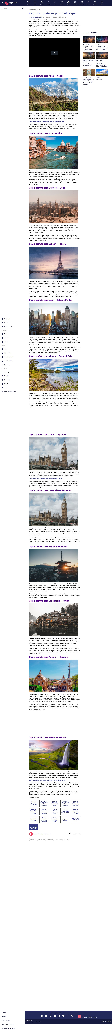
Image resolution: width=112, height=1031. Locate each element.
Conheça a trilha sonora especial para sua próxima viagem (47, 780)
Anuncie (4, 1016)
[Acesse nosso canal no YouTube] (45, 1016)
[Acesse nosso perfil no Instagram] (41, 1016)
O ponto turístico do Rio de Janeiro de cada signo (44, 819)
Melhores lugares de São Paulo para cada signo (65, 803)
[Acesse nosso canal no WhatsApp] (50, 1016)
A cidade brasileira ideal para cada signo (65, 811)
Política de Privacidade (7, 1024)
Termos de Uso (6, 1020)
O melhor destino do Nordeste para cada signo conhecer (46, 121)
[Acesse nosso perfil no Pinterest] (72, 1016)
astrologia (32, 839)
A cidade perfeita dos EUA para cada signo (54, 811)
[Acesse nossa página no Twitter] (63, 1016)
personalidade (59, 839)
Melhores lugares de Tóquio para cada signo (75, 811)
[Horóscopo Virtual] (11, 3)
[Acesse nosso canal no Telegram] (54, 1016)
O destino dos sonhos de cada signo (75, 820)
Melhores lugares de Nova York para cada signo (44, 811)
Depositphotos (39, 1022)
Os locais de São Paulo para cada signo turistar (54, 819)
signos (67, 839)
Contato (4, 1012)
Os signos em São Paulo (65, 819)
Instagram (7, 379)
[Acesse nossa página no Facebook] (67, 1016)
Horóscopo (37, 9)
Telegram (6, 387)
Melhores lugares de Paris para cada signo (54, 803)
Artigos (31, 9)
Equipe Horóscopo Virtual (36, 17)
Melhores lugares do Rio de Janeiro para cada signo (33, 811)
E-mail (6, 383)
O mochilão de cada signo (33, 819)
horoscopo (50, 839)
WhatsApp (7, 372)
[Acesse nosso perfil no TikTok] (59, 1016)
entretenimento (41, 839)
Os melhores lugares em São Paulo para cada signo (44, 803)
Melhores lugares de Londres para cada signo (75, 803)
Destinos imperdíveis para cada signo (33, 803)
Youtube (6, 376)
